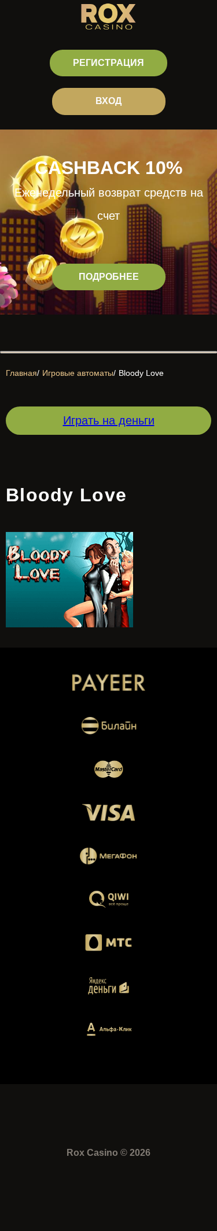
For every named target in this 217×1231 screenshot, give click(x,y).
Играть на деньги (109, 420)
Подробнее (109, 277)
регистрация (108, 63)
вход (108, 101)
